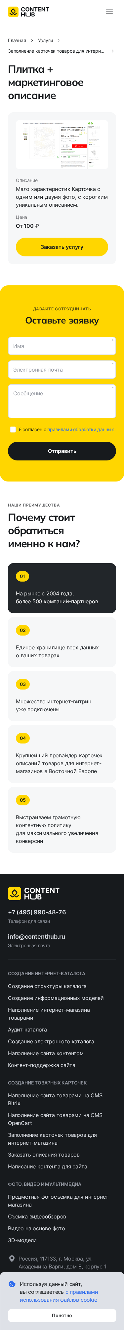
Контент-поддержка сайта (41, 1065)
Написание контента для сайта (47, 1166)
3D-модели (22, 1240)
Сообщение (28, 393)
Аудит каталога (27, 1029)
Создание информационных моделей (56, 998)
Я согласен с (66, 429)
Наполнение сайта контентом (46, 1053)
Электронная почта (38, 369)
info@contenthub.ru (36, 936)
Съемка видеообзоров (37, 1216)
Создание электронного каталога (51, 1041)
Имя (18, 346)
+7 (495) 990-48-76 (37, 912)
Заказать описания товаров (44, 1154)
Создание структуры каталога (47, 986)
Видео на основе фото (36, 1228)
